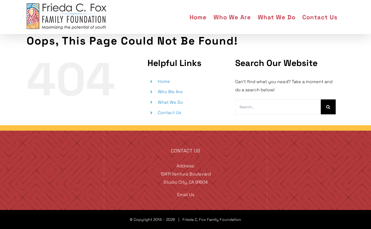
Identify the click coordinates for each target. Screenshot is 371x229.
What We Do (170, 102)
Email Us (185, 194)
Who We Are (170, 92)
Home (164, 81)
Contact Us (169, 112)
